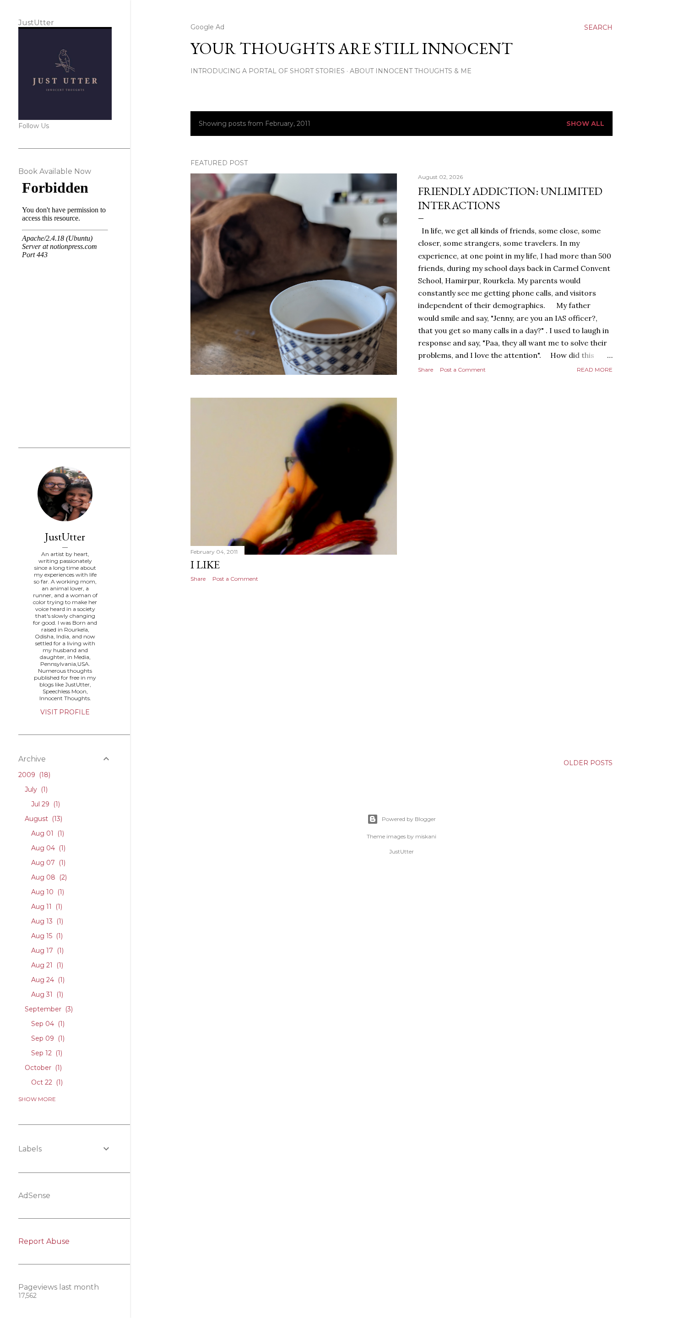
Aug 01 (46, 833)
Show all (585, 123)
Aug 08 (48, 877)
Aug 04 (47, 848)
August (42, 819)
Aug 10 (46, 892)
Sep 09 (47, 1038)
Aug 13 (46, 921)
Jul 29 (44, 804)
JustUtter (65, 536)
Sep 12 (45, 1053)
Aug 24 (47, 980)
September (48, 1009)
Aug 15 (46, 936)
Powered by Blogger (409, 819)
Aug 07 (47, 863)
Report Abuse (44, 1241)
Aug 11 (45, 906)
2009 (33, 775)
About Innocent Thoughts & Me (411, 71)
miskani (425, 836)
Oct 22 (46, 1082)
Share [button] (425, 369)
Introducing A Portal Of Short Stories (267, 71)
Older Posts (588, 763)
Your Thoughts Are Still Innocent (351, 48)
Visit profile (65, 712)
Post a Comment (463, 369)
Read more (595, 369)
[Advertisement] (293, 669)
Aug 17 (46, 950)
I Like (205, 564)
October (42, 1068)
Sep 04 (47, 1024)
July (35, 789)
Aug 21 (46, 965)
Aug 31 (46, 994)
